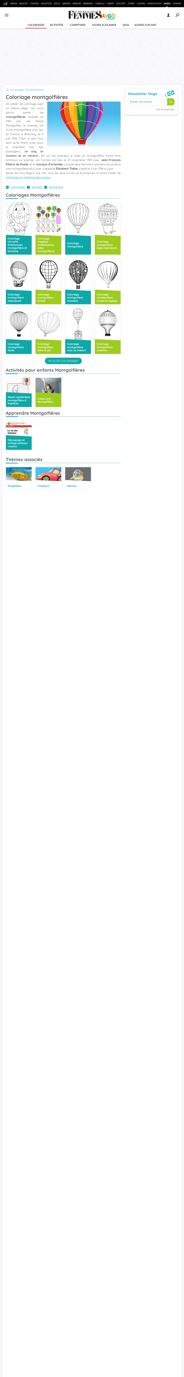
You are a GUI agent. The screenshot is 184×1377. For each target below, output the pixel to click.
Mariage (88, 3)
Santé (110, 3)
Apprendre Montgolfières (33, 413)
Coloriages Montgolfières (33, 195)
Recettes (46, 3)
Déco (57, 3)
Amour (77, 3)
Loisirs (141, 3)
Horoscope (154, 3)
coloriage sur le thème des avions (28, 177)
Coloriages (35, 25)
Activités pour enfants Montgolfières (45, 370)
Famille (100, 3)
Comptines (78, 25)
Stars (131, 3)
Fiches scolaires (104, 25)
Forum (177, 3)
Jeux (126, 25)
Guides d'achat (145, 25)
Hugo (167, 3)
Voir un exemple (165, 109)
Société (120, 3)
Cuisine (34, 3)
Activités (56, 25)
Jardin (66, 3)
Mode (13, 3)
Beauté (23, 3)
